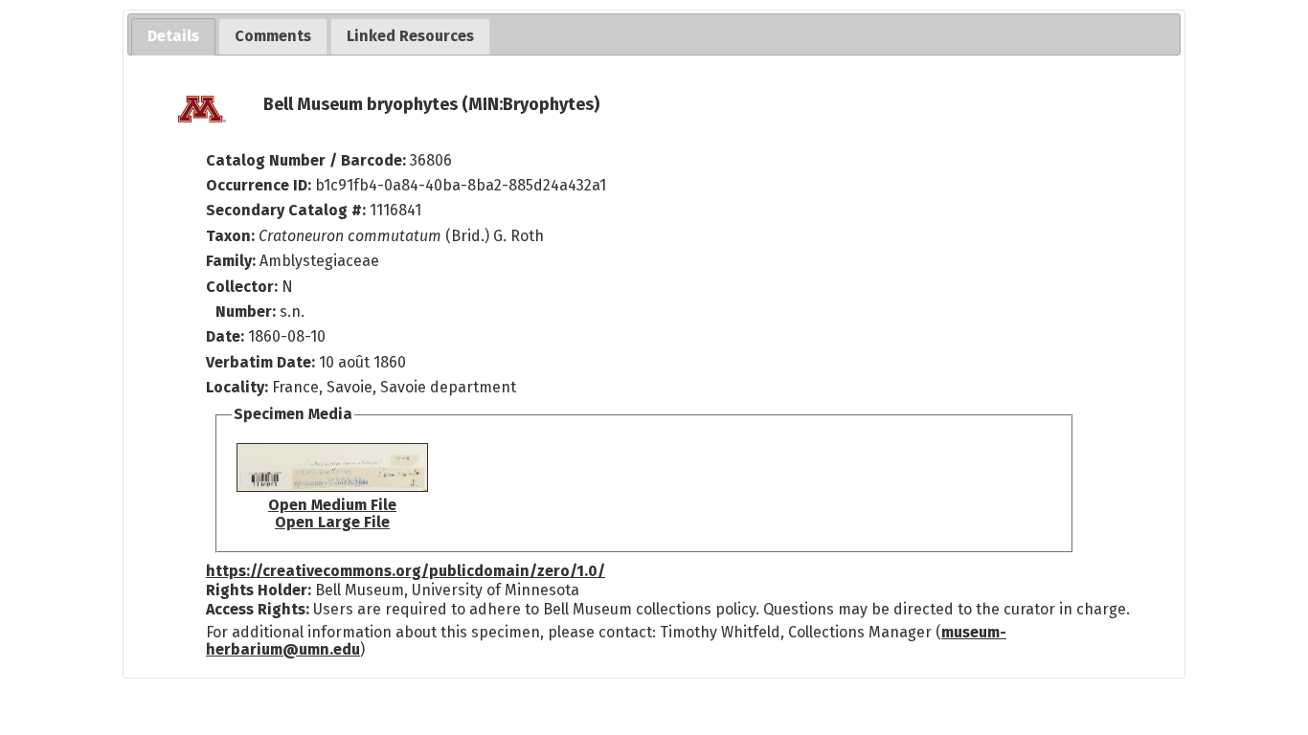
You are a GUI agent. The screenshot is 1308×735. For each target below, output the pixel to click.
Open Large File (332, 522)
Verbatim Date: (260, 362)
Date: (225, 336)
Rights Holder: (258, 590)
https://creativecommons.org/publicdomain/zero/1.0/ (405, 571)
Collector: (244, 287)
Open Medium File (332, 505)
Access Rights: (257, 609)
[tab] (173, 37)
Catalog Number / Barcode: (308, 160)
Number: (247, 311)
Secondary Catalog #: (286, 210)
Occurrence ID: (260, 185)
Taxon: (230, 236)
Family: (231, 261)
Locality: (237, 387)
